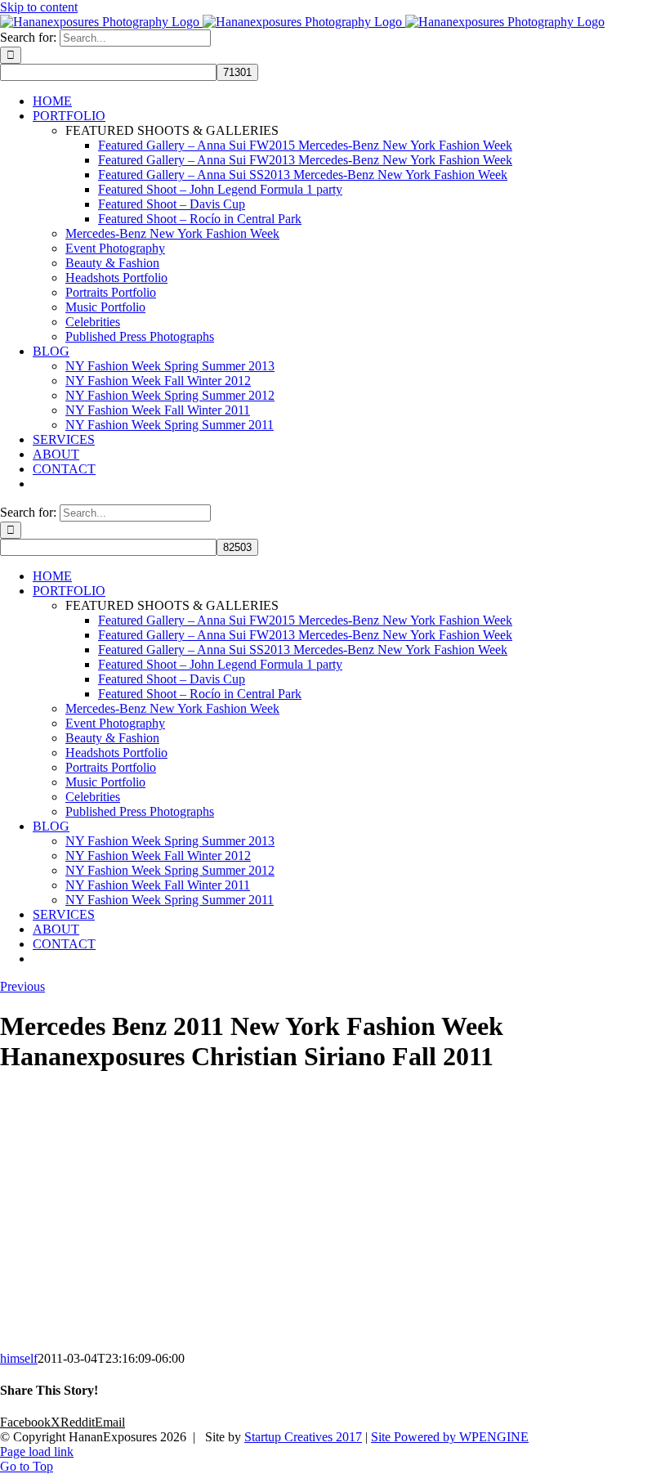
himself (19, 1358)
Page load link (37, 1451)
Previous (22, 986)
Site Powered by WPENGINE (450, 1437)
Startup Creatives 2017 (303, 1437)
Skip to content (39, 7)
